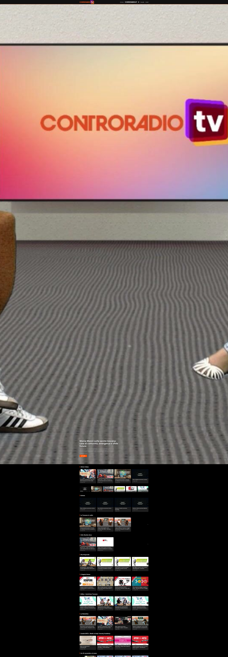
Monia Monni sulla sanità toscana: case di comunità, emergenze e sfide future (87, 627)
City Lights (142, 2)
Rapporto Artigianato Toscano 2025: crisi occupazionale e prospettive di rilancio (140, 627)
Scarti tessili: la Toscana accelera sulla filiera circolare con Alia (121, 568)
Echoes (83, 495)
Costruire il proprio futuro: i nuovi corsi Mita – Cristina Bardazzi (105, 647)
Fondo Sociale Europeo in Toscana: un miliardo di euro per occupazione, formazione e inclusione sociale (122, 480)
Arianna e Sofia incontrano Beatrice (140, 508)
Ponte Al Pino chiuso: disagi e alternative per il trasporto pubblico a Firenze (105, 608)
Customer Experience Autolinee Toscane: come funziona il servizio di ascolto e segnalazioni (140, 608)
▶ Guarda (83, 455)
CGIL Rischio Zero (86, 535)
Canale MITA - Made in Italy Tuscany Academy (95, 633)
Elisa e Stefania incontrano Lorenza (140, 479)
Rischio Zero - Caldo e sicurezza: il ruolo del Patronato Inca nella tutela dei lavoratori (105, 480)
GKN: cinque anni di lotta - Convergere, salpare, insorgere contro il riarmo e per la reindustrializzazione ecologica (121, 628)
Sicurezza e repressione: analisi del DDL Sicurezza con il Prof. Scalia (87, 480)
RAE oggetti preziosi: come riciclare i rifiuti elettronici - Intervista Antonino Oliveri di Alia (140, 568)
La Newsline (84, 614)
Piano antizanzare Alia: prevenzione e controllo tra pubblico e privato (105, 568)
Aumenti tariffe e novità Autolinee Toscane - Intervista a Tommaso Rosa (87, 607)
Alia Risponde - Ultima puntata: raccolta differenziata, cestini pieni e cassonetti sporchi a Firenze (87, 568)
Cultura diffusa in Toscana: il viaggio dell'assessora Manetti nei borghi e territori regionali (122, 529)
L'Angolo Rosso (85, 574)
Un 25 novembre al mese (89, 653)
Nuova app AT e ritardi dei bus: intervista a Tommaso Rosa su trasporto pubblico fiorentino (121, 608)
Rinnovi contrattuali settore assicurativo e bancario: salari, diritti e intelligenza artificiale (122, 588)
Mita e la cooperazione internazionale (85, 647)
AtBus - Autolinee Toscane (89, 594)
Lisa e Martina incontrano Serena (104, 508)
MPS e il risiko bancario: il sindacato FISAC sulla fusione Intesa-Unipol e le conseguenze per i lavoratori (105, 588)
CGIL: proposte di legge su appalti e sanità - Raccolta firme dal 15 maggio (140, 587)
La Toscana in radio (87, 515)
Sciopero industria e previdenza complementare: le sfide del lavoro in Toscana (87, 588)
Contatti (146, 2)
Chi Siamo (122, 2)
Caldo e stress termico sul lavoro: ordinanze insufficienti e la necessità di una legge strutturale (105, 549)
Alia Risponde (85, 554)
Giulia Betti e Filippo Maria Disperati (122, 646)
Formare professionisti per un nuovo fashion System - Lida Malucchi (140, 647)
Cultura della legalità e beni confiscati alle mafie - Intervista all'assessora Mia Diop (104, 529)
